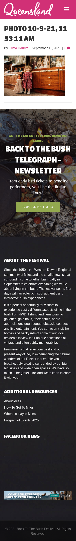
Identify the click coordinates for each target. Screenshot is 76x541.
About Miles (12, 401)
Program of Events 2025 (21, 420)
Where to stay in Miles (20, 414)
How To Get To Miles (19, 407)
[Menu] (66, 9)
